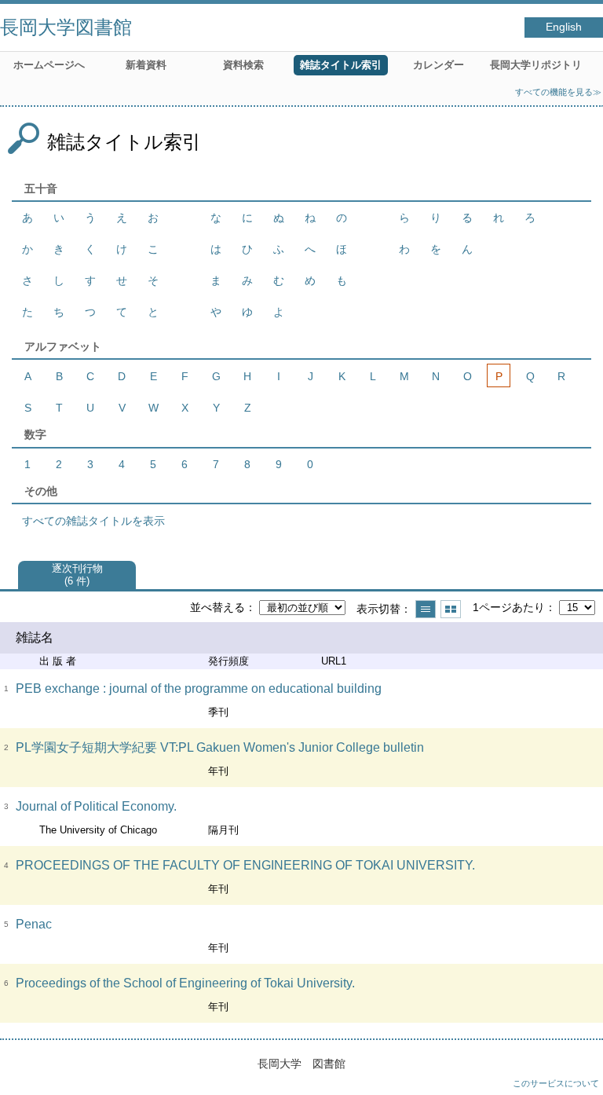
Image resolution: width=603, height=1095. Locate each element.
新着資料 (146, 65)
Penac (34, 924)
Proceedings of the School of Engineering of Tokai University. (185, 983)
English (564, 27)
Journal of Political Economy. (96, 806)
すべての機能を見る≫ (558, 92)
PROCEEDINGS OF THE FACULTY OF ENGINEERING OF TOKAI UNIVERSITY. (245, 865)
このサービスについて (556, 1083)
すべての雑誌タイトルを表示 (93, 521)
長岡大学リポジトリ (536, 65)
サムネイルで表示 (450, 609)
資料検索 (243, 65)
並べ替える (217, 607)
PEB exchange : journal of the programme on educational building (199, 688)
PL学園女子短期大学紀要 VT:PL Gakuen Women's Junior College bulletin (220, 747)
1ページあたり (509, 607)
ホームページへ (49, 65)
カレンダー (438, 65)
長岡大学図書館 (66, 27)
